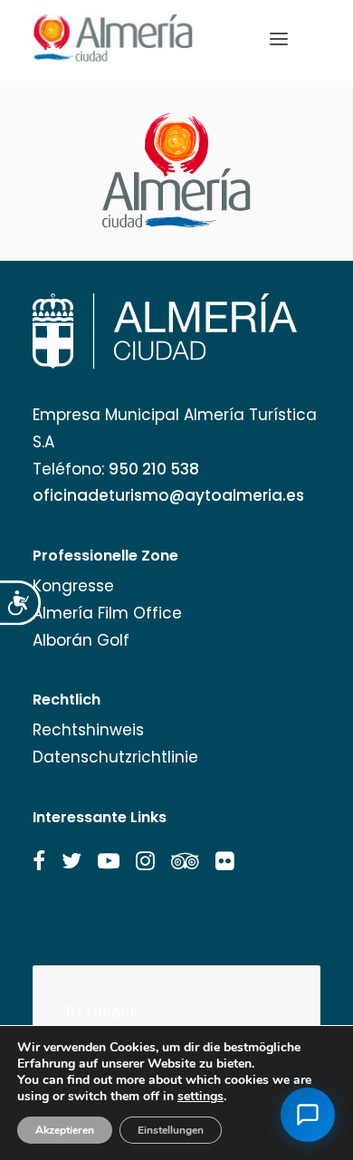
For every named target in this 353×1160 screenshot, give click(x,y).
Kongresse (73, 586)
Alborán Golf (81, 640)
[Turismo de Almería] (113, 38)
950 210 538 (154, 469)
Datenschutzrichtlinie (115, 757)
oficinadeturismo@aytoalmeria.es (168, 495)
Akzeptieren (64, 1130)
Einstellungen (171, 1130)
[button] (39, 861)
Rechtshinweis (88, 730)
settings (200, 1096)
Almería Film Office (107, 613)
